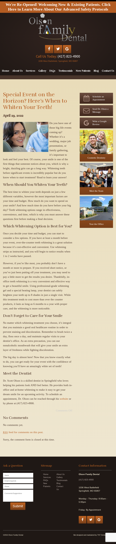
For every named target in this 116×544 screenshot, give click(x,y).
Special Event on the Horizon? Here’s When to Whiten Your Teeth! (35, 100)
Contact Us (108, 70)
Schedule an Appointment (98, 98)
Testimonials (65, 70)
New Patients (83, 70)
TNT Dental (101, 535)
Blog (96, 70)
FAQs (52, 70)
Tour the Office (96, 224)
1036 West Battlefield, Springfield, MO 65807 (58, 61)
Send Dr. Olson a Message (100, 110)
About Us (17, 70)
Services (30, 70)
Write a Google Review (99, 123)
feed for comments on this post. (23, 432)
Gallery (42, 70)
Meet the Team (96, 191)
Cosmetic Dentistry (96, 158)
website (64, 398)
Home (5, 70)
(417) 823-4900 (69, 56)
